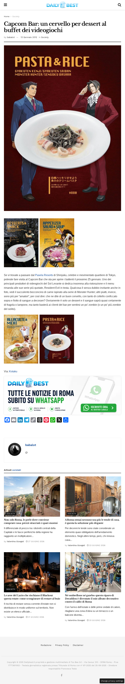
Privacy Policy (62, 645)
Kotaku (13, 371)
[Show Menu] (5, 5)
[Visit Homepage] (62, 5)
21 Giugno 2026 (36, 617)
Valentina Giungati (15, 541)
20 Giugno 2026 (97, 620)
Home (6, 16)
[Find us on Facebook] (61, 675)
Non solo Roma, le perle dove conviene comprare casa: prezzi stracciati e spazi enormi (31, 521)
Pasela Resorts (44, 275)
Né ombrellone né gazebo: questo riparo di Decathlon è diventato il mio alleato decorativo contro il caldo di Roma (91, 598)
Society (15, 16)
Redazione (46, 645)
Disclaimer (78, 645)
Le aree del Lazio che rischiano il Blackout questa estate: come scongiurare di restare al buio (32, 597)
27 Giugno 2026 (36, 541)
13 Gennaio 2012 (29, 37)
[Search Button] (119, 5)
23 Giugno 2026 (97, 545)
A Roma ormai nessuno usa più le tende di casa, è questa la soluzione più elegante (92, 521)
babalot (11, 37)
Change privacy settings (112, 681)
